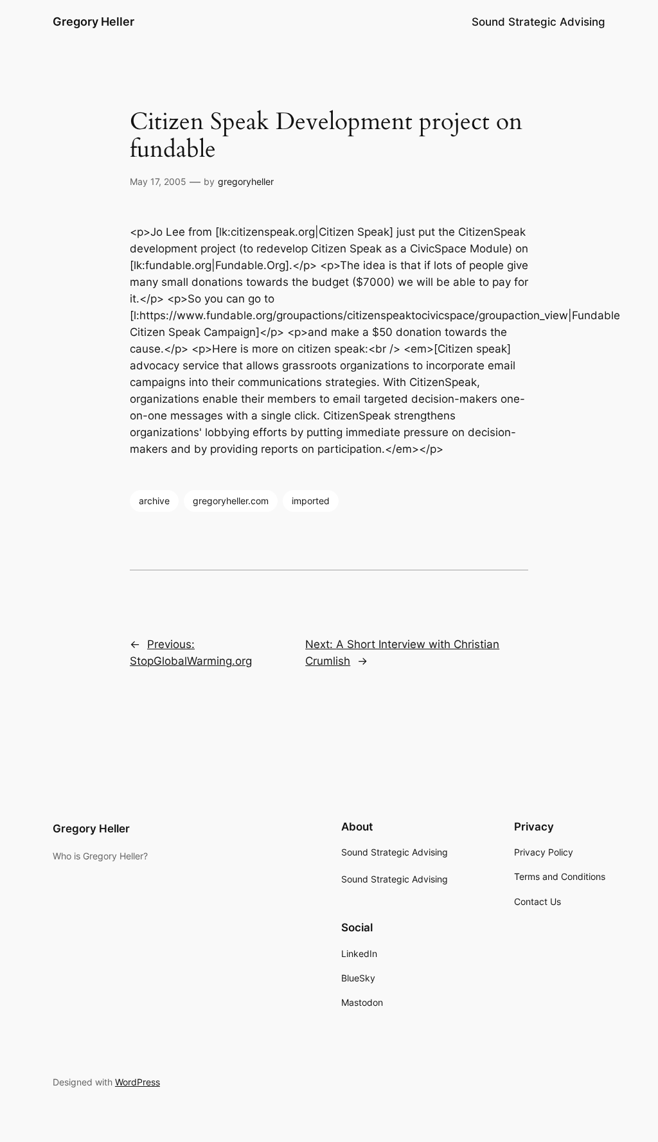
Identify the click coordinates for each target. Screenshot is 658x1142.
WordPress (137, 1081)
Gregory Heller (93, 21)
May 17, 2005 (158, 181)
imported (311, 500)
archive (154, 500)
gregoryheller (246, 181)
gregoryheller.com (231, 500)
